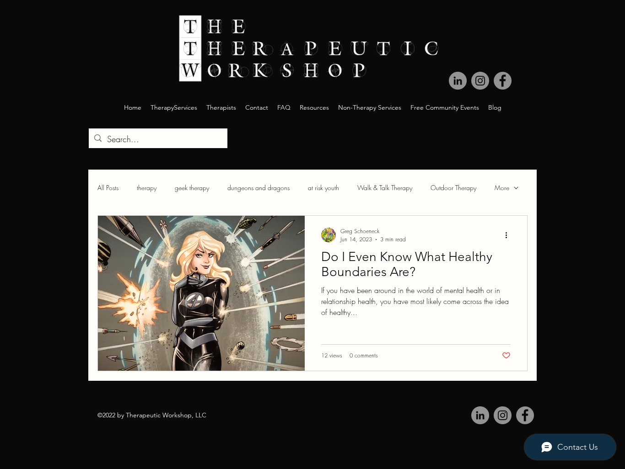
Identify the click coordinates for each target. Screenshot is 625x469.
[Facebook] (503, 81)
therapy (146, 187)
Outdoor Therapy (453, 187)
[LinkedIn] (458, 81)
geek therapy (192, 187)
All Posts (108, 187)
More (502, 187)
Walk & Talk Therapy (384, 187)
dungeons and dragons (258, 187)
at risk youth (323, 187)
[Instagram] (480, 81)
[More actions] (509, 234)
